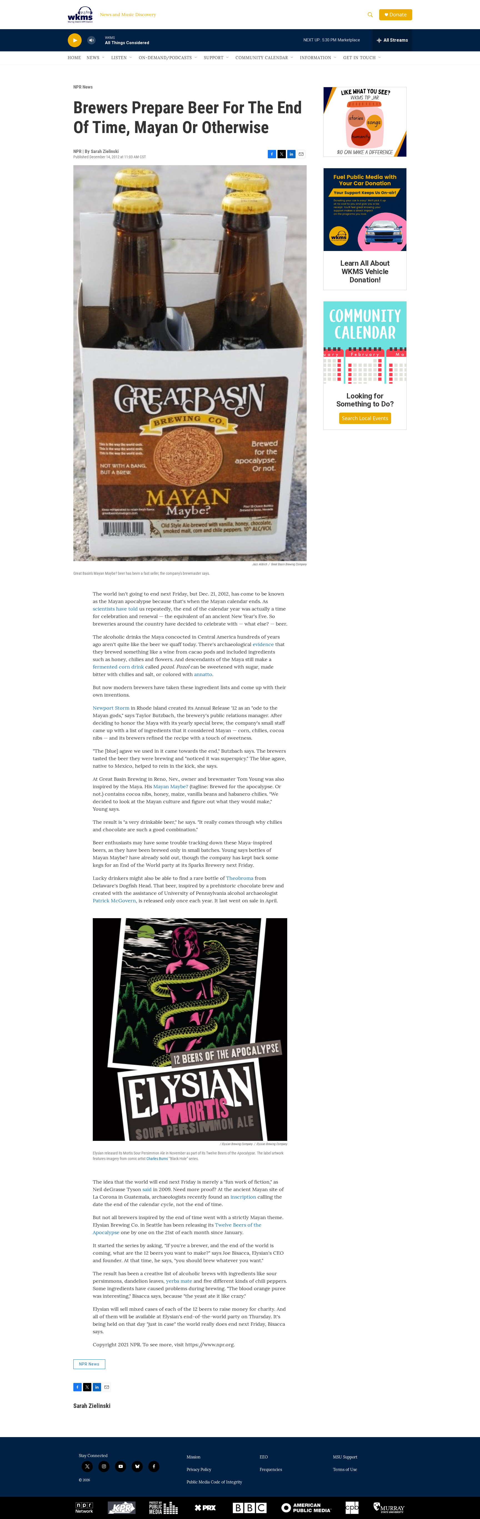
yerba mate (179, 1281)
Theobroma (239, 878)
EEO (264, 1457)
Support (214, 57)
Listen (119, 57)
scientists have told (115, 609)
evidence (263, 644)
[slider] (100, 40)
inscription (243, 1197)
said (147, 1189)
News (93, 57)
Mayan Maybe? (170, 786)
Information (315, 57)
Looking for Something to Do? (365, 400)
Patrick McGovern (114, 900)
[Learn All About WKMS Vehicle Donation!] (365, 209)
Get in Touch (359, 57)
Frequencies (271, 1470)
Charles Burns (157, 1158)
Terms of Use (345, 1470)
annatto (203, 674)
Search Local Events (365, 418)
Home (74, 57)
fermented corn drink (118, 667)
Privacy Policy (199, 1470)
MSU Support (345, 1457)
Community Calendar (262, 57)
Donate (398, 14)
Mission (194, 1457)
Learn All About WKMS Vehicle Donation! (365, 271)
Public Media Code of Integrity (214, 1482)
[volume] (91, 40)
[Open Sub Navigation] (103, 58)
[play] (74, 40)
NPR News (83, 87)
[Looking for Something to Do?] (365, 343)
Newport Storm (111, 708)
